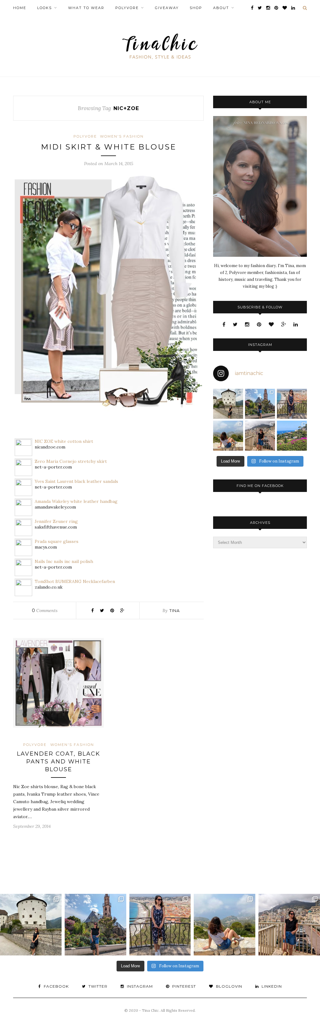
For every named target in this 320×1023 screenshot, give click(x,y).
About (221, 8)
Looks (44, 8)
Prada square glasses (56, 541)
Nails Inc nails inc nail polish (64, 561)
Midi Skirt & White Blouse (108, 146)
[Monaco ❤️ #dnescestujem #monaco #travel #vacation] (260, 436)
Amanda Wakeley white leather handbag (76, 501)
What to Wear (86, 8)
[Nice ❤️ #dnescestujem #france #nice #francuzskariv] (292, 404)
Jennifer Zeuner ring (56, 521)
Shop (196, 8)
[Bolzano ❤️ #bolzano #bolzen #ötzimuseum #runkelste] (260, 404)
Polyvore (127, 8)
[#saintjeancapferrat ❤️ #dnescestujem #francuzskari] (292, 436)
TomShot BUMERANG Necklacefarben (75, 581)
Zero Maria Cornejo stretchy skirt (71, 461)
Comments (45, 610)
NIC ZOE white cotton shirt (64, 441)
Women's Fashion (122, 136)
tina (174, 610)
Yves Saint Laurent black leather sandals (76, 481)
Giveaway (167, 8)
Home (19, 8)
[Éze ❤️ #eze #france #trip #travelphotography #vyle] (228, 436)
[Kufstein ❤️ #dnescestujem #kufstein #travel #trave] (228, 404)
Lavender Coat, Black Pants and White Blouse (58, 761)
